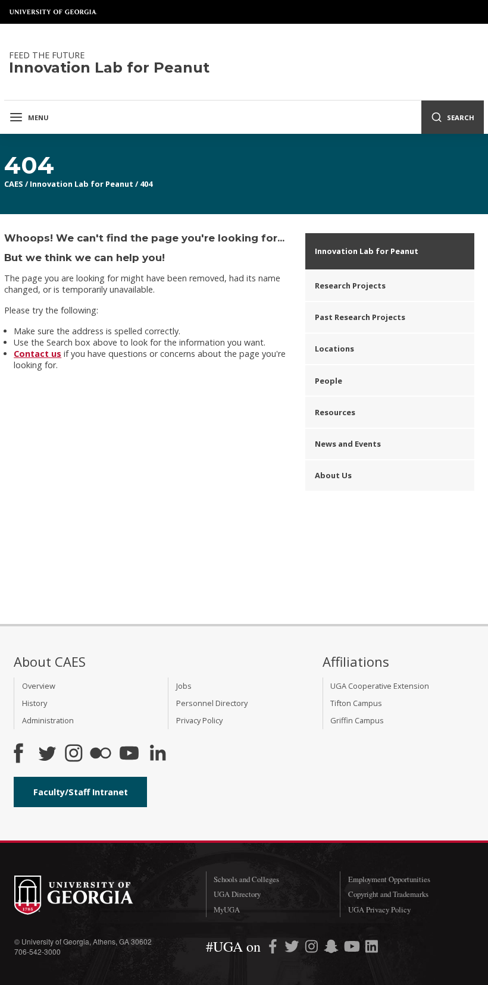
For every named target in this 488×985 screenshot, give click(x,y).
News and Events (348, 443)
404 (146, 183)
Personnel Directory (212, 703)
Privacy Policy (199, 720)
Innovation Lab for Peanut (81, 183)
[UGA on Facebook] (274, 948)
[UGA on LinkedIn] (371, 948)
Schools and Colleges (246, 879)
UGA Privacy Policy (379, 909)
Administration (48, 720)
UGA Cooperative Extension (379, 685)
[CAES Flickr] (100, 754)
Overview (38, 685)
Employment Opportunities (389, 879)
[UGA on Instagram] (313, 948)
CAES (13, 183)
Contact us (37, 353)
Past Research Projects (360, 317)
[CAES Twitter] (47, 754)
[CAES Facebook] (18, 754)
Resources (335, 412)
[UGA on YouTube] (353, 948)
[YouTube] (129, 754)
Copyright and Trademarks (388, 894)
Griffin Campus (357, 720)
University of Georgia (54, 12)
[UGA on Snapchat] (331, 948)
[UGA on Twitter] (293, 948)
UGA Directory (237, 894)
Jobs (184, 685)
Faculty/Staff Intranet (80, 792)
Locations (334, 348)
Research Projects (350, 285)
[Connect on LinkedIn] (157, 754)
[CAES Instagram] (73, 754)
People (328, 380)
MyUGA (227, 909)
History (34, 703)
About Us (333, 475)
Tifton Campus (356, 703)
